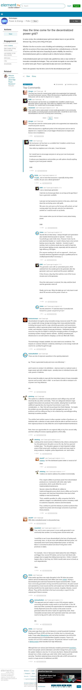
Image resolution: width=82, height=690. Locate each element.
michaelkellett (33, 353)
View (79, 686)
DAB (30, 99)
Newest (56, 118)
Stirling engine (34, 641)
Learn (32, 671)
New (76, 21)
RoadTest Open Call (45, 671)
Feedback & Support (35, 676)
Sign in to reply (28, 84)
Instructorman (33, 318)
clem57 (53, 108)
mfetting (31, 396)
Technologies (13, 18)
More (35, 21)
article (64, 579)
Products (27, 673)
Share (10, 34)
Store (33, 673)
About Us (26, 676)
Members (26, 671)
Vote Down (32, 136)
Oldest (44, 118)
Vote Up (29, 136)
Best (50, 118)
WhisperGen (45, 635)
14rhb (36, 175)
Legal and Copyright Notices (31, 679)
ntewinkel (31, 108)
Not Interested (41, 686)
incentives (72, 647)
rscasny (10, 45)
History (34, 76)
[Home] (10, 6)
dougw (31, 91)
